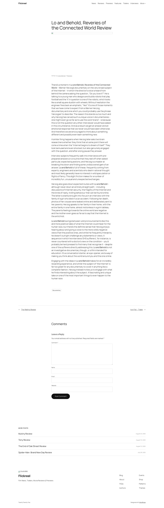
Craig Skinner (62, 76)
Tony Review (24, 440)
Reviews (69, 76)
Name (53, 367)
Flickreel (22, 3)
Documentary (56, 290)
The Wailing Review (28, 309)
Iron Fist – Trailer (136, 309)
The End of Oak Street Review (32, 446)
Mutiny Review (25, 434)
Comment (54, 342)
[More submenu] (145, 3)
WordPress (142, 502)
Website (53, 385)
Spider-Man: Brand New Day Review (35, 452)
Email (53, 376)
